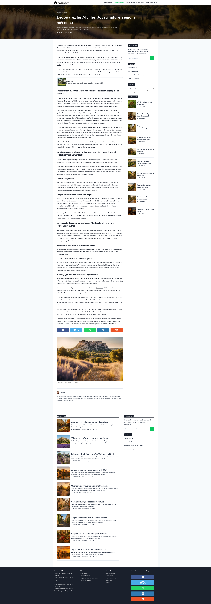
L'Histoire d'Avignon (151, 2)
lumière (132, 92)
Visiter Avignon (107, 2)
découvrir (141, 90)
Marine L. (70, 32)
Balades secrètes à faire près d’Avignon (145, 198)
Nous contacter (110, 585)
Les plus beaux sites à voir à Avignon (145, 174)
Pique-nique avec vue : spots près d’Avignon (144, 139)
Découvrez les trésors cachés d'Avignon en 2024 (92, 454)
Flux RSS (108, 582)
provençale (151, 90)
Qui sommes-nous (111, 578)
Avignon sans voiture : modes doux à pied (144, 127)
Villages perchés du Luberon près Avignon (89, 438)
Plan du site (109, 580)
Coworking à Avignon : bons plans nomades (144, 115)
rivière (143, 88)
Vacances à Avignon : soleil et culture (87, 502)
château (136, 90)
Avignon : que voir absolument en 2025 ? (89, 470)
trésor (89, 103)
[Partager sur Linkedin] (103, 330)
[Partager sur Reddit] (117, 330)
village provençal (132, 88)
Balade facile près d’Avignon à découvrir (144, 162)
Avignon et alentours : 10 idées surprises (89, 517)
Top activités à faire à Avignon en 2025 (88, 549)
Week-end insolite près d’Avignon (144, 103)
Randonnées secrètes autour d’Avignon (144, 186)
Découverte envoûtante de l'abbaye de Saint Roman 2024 (84, 83)
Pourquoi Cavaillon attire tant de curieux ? (90, 422)
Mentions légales (110, 573)
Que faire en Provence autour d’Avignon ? (89, 486)
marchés (151, 88)
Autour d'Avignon (119, 2)
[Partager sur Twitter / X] (76, 330)
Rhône (147, 88)
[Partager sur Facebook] (63, 330)
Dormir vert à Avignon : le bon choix (145, 150)
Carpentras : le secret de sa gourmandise (89, 533)
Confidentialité (110, 575)
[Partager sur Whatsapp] (90, 330)
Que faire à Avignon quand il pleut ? (145, 210)
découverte (99, 288)
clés (129, 92)
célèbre (59, 65)
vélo (136, 92)
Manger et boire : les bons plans (135, 2)
